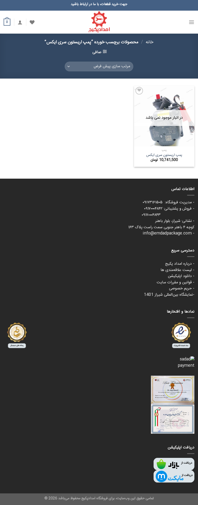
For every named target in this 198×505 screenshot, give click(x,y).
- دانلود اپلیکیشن (181, 276)
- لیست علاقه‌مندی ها (177, 270)
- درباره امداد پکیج (179, 264)
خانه (149, 42)
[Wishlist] (32, 22)
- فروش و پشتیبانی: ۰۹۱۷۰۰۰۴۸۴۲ (169, 209)
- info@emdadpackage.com (168, 233)
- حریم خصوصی (181, 288)
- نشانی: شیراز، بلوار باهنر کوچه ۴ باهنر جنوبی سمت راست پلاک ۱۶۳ (161, 224)
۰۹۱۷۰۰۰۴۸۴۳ (168, 215)
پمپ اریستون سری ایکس (164, 155)
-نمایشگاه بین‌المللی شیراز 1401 (169, 295)
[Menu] (191, 22)
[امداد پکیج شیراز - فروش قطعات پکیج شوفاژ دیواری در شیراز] (99, 22)
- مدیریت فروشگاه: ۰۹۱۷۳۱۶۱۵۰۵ (168, 202)
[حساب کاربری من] (20, 22)
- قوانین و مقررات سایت (175, 282)
